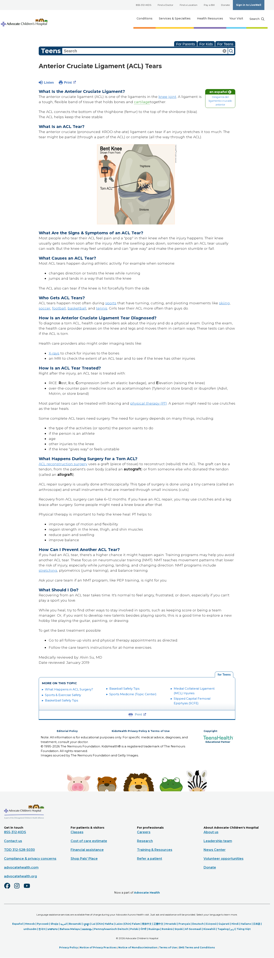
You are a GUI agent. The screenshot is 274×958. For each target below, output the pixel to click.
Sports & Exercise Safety (63, 695)
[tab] (224, 675)
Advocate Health (147, 892)
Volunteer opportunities (224, 859)
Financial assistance (87, 850)
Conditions (144, 18)
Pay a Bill (209, 4)
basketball (77, 308)
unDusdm (30, 929)
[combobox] (145, 51)
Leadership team (218, 841)
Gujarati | (224, 923)
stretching (48, 570)
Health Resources (210, 18)
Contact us (13, 841)
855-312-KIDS (143, 4)
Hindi (235, 923)
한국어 (42, 929)
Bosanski (75, 923)
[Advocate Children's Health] (24, 18)
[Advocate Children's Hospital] (24, 824)
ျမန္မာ (86, 923)
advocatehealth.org (20, 876)
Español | (18, 923)
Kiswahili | (210, 929)
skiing (224, 303)
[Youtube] (28, 888)
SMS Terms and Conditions (197, 947)
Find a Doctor (165, 4)
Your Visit (236, 18)
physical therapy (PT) (148, 403)
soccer (44, 308)
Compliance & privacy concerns (30, 859)
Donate (225, 4)
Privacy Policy (68, 947)
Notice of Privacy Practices (98, 947)
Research (145, 841)
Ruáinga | (155, 929)
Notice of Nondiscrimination (137, 947)
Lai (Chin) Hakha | (103, 923)
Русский (43, 923)
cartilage (142, 102)
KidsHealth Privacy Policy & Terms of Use (141, 731)
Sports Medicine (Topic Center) (132, 694)
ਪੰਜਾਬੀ (143, 929)
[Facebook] (9, 888)
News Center (215, 850)
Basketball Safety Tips (61, 700)
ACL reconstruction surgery (63, 464)
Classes (77, 832)
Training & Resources (154, 850)
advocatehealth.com (21, 867)
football (59, 308)
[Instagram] (19, 888)
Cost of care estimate (89, 841)
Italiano (246, 923)
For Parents (185, 44)
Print (68, 82)
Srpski (179, 929)
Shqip (54, 923)
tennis (101, 308)
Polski (134, 929)
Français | (185, 923)
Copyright (210, 731)
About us (211, 832)
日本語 (256, 923)
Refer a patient (149, 859)
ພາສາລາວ (53, 929)
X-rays (54, 353)
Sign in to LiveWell (248, 4)
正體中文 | (159, 923)
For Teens (225, 44)
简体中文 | (148, 923)
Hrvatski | (172, 923)
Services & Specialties (175, 18)
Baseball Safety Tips (124, 688)
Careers (143, 832)
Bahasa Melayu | (71, 929)
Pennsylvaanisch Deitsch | (112, 929)
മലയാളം (87, 929)
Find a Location (188, 4)
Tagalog (223, 929)
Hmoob (30, 923)
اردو (233, 929)
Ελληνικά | (212, 923)
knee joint (167, 96)
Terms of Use (168, 947)
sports (110, 303)
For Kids (206, 44)
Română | (168, 929)
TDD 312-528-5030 (19, 850)
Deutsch (198, 923)
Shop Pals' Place (84, 859)
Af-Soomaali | (194, 929)
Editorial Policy (67, 731)
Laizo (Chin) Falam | (128, 923)
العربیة (63, 923)
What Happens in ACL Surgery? (69, 689)
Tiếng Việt (244, 929)
